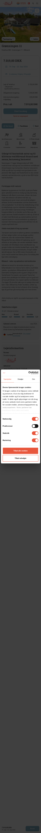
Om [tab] (33, 379)
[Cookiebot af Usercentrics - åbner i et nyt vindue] (28, 372)
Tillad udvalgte (20, 458)
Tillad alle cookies (20, 451)
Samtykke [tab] (7, 379)
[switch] (35, 426)
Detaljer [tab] (20, 379)
